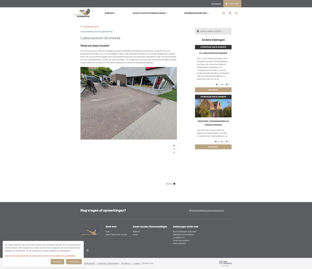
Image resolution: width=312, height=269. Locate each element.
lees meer (213, 89)
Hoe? (108, 232)
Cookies (136, 263)
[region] (128, 164)
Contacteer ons (179, 237)
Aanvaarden (74, 261)
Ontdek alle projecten (181, 240)
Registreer (216, 3)
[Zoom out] (174, 149)
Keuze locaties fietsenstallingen (149, 13)
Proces (135, 234)
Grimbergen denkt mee (195, 13)
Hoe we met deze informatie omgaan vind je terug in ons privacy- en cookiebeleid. (40, 255)
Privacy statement (179, 243)
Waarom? (136, 232)
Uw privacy (126, 263)
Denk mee (109, 13)
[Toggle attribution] (174, 183)
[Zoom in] (174, 145)
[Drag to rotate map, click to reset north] (174, 152)
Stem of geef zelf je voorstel (116, 234)
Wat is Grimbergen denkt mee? (185, 232)
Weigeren (57, 261)
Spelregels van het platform (183, 234)
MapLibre (169, 184)
